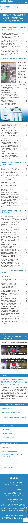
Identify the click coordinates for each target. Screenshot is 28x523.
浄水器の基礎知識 (6, 447)
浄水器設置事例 (5, 429)
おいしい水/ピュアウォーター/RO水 (10, 463)
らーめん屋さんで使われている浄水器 (10, 460)
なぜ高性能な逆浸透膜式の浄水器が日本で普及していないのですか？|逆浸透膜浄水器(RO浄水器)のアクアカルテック (14, 518)
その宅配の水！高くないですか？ (9, 467)
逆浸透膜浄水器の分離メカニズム (9, 451)
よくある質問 (7, 6)
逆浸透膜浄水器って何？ (7, 409)
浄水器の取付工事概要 (7, 433)
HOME (1, 6)
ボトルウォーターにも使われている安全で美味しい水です (13, 413)
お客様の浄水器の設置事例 (8, 437)
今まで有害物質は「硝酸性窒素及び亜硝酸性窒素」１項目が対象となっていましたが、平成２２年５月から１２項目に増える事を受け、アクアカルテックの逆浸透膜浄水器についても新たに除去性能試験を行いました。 (14, 382)
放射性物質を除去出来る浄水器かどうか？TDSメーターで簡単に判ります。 (13, 455)
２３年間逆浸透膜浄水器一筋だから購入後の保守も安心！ (13, 418)
